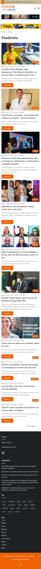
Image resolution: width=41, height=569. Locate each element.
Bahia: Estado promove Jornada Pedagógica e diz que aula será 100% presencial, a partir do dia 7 (19, 255)
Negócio (12, 508)
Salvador (32, 508)
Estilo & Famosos (5, 539)
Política (18, 508)
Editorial (3, 542)
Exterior (3, 532)
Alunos (18, 501)
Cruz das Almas (11, 505)
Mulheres (33, 505)
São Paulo (17, 511)
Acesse (4, 501)
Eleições (26, 505)
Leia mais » (7, 85)
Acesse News (11, 501)
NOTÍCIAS (3, 523)
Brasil (4, 505)
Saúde (4, 511)
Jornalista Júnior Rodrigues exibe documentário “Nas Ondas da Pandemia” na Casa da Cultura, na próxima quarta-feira (18, 72)
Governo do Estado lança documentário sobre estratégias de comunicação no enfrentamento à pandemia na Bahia (20, 161)
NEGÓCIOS (4, 535)
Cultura (19, 505)
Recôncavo (25, 508)
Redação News (6, 66)
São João (10, 511)
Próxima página (31, 426)
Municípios (5, 508)
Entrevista (4, 545)
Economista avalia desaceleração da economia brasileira (25, 471)
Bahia (24, 501)
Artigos (3, 548)
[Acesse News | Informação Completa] (8, 8)
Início (4, 32)
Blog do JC (30, 501)
